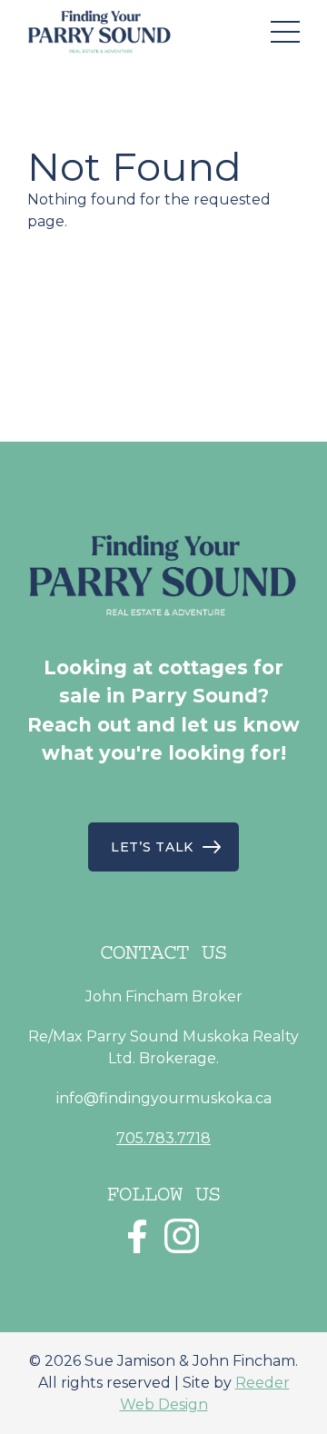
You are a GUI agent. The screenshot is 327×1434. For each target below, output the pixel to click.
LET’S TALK (152, 847)
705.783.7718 (163, 1138)
